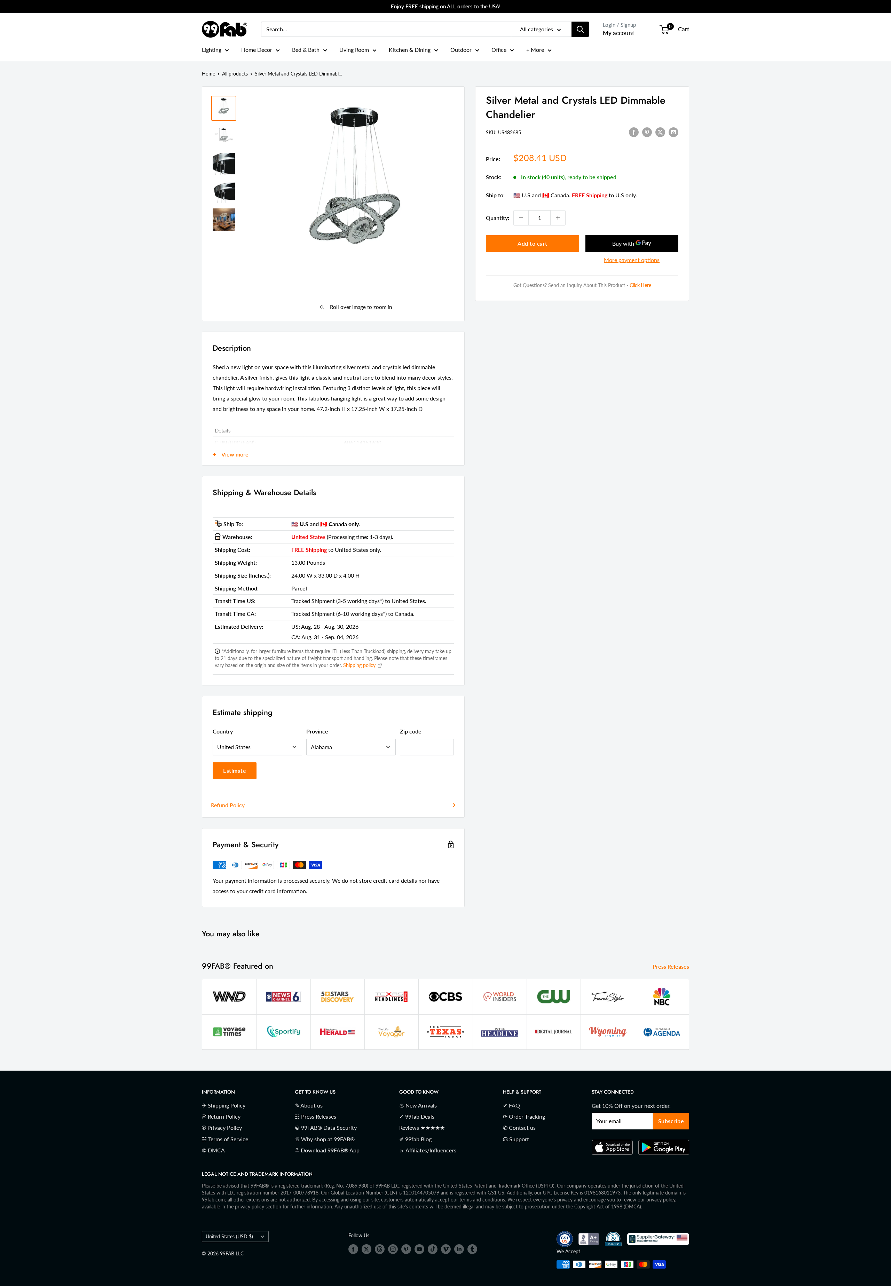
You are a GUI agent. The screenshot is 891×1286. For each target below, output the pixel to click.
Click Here (640, 285)
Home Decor (256, 49)
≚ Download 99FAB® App (327, 1150)
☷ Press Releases (315, 1116)
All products (235, 74)
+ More (535, 49)
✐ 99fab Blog (415, 1139)
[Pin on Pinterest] (647, 131)
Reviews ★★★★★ (422, 1127)
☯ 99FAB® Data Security (326, 1127)
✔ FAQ (511, 1105)
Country (223, 731)
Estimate (234, 770)
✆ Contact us (519, 1127)
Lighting (211, 49)
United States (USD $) (229, 1236)
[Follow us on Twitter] (366, 1249)
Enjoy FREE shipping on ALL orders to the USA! (445, 6)
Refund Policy (228, 805)
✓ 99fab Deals (416, 1116)
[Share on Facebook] (634, 131)
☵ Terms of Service (225, 1139)
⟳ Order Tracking (524, 1116)
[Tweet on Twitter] (660, 131)
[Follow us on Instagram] (393, 1249)
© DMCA (213, 1150)
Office (498, 49)
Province (317, 731)
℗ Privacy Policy (222, 1127)
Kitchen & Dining (410, 49)
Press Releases (672, 966)
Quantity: (497, 217)
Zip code (410, 731)
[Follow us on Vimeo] (446, 1249)
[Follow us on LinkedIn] (459, 1249)
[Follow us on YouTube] (419, 1249)
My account (618, 33)
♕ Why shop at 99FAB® (325, 1139)
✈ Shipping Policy (223, 1105)
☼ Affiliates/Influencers (427, 1150)
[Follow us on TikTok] (432, 1249)
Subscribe (671, 1121)
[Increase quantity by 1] (558, 218)
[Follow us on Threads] (380, 1249)
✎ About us (309, 1105)
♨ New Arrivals (418, 1105)
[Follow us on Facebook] (353, 1249)
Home (208, 74)
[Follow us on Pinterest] (406, 1249)
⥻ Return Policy (221, 1116)
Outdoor (461, 49)
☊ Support (516, 1139)
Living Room (354, 49)
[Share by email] (673, 131)
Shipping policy (360, 665)
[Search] (580, 29)
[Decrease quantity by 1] (521, 218)
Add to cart (532, 243)
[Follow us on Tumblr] (472, 1249)
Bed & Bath (306, 49)
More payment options (632, 259)
